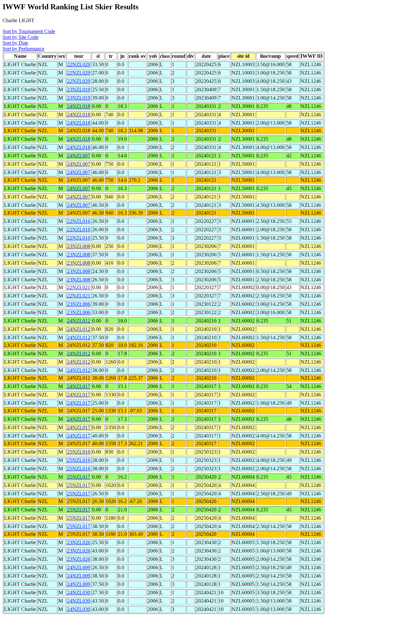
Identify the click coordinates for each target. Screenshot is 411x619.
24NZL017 (78, 386)
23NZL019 (78, 89)
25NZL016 (78, 452)
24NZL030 (78, 592)
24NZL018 (78, 106)
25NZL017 (78, 477)
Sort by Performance (23, 48)
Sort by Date (15, 43)
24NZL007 (78, 155)
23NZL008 (78, 246)
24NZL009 (78, 567)
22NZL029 (78, 64)
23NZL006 (78, 304)
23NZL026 (78, 542)
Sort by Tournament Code (29, 31)
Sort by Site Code (21, 37)
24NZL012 (78, 320)
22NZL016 (78, 221)
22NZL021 (78, 287)
